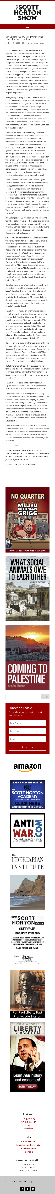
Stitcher (28, 1128)
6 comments (39, 43)
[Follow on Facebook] (27, 1189)
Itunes (28, 1125)
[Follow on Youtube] (33, 1189)
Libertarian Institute (28, 1144)
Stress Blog (27, 43)
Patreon (28, 1151)
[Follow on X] (22, 1189)
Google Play (28, 1118)
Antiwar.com (28, 1148)
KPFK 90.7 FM (28, 1121)
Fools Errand (28, 1141)
